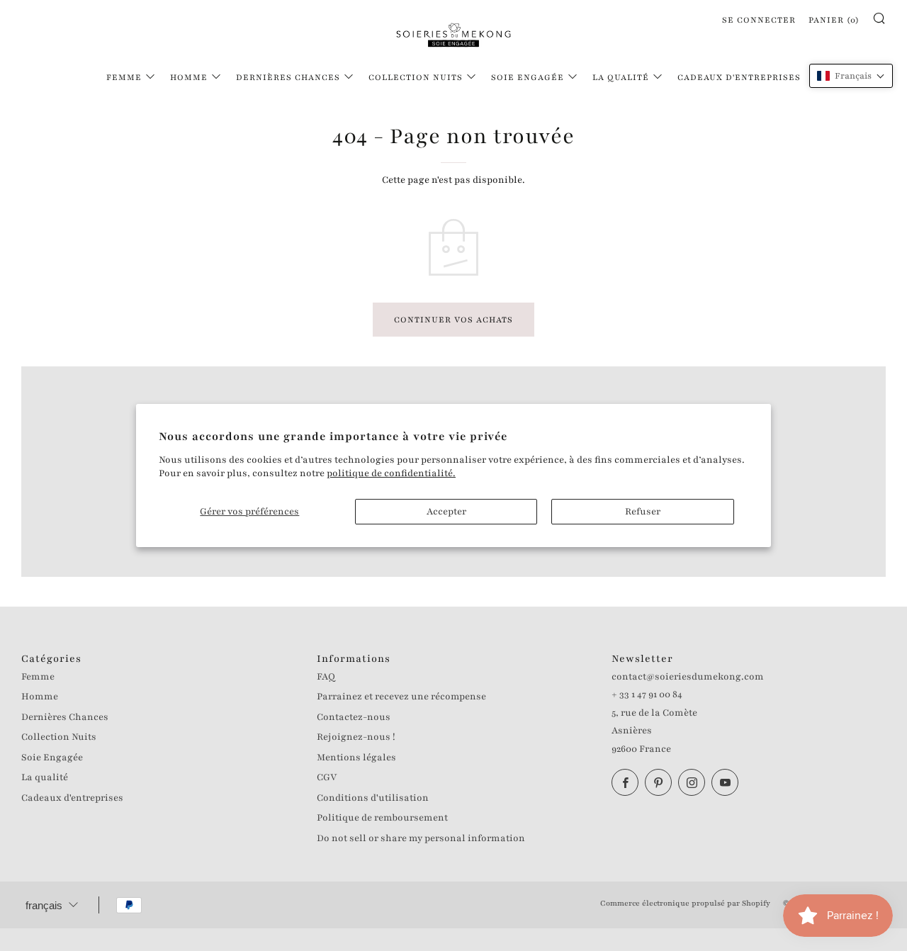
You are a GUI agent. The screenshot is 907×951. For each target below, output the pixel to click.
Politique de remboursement (382, 817)
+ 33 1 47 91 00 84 (647, 694)
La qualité (620, 77)
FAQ (326, 676)
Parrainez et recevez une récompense (401, 696)
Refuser (642, 511)
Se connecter (759, 20)
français (44, 905)
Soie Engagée (527, 77)
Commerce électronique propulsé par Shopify (685, 903)
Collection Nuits (415, 77)
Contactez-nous (353, 717)
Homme (189, 77)
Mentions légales (356, 757)
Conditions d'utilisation (373, 798)
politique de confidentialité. (391, 473)
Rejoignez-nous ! (356, 737)
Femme (124, 77)
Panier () (834, 20)
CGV (327, 777)
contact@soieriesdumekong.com (688, 676)
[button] (851, 75)
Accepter (446, 511)
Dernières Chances (288, 77)
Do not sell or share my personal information (421, 838)
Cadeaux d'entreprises (739, 77)
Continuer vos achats (453, 319)
